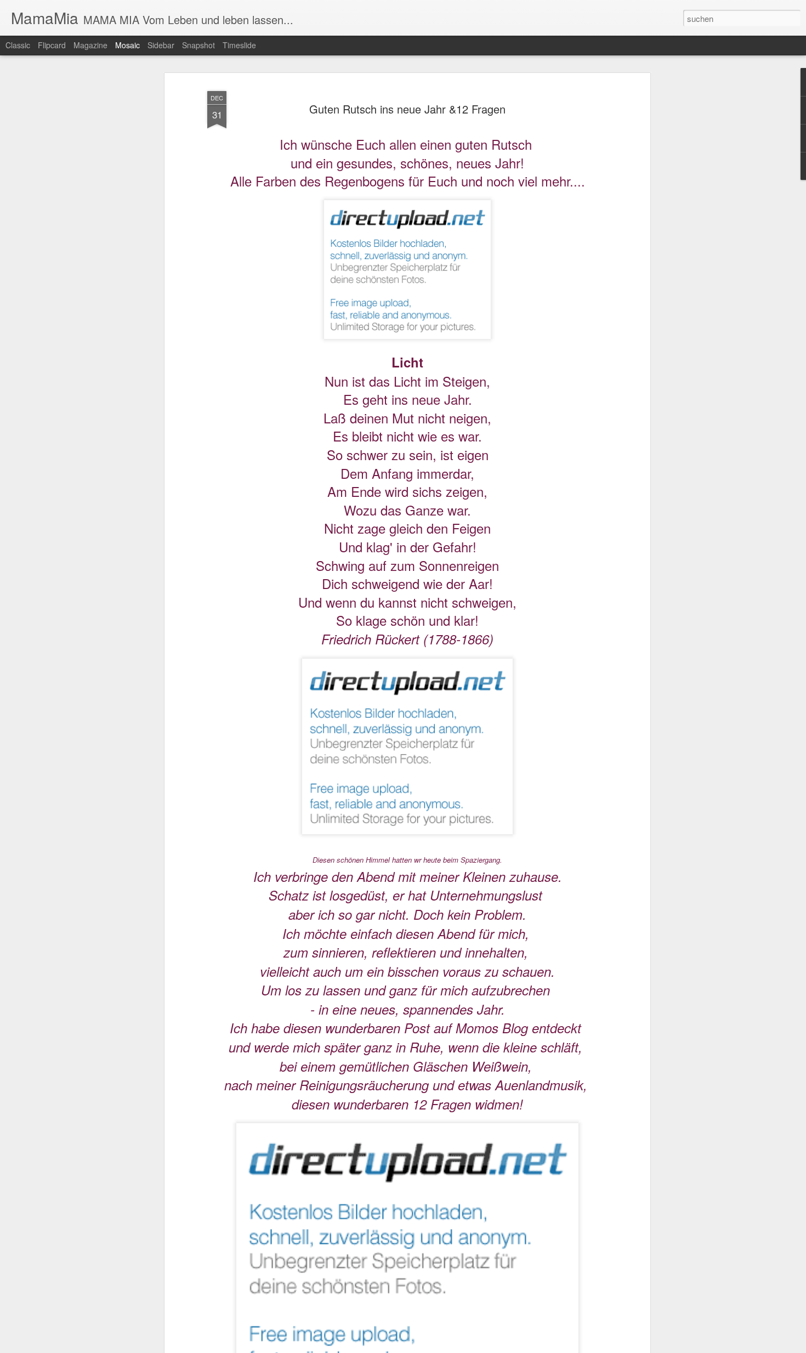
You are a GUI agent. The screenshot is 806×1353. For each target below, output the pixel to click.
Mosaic (127, 44)
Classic (17, 44)
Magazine (90, 44)
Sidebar (160, 44)
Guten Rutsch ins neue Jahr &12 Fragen (407, 109)
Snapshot (198, 44)
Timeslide (239, 44)
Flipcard (52, 44)
